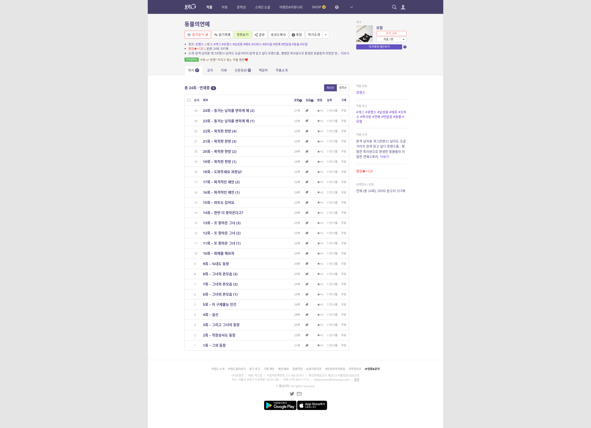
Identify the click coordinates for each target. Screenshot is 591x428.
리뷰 (224, 70)
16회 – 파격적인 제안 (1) (221, 192)
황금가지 (284, 386)
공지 (210, 70)
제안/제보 (283, 369)
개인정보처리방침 (335, 369)
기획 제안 (269, 369)
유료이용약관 (313, 369)
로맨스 (199, 44)
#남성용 (237, 44)
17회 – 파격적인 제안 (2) (221, 182)
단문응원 (242, 70)
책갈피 (263, 70)
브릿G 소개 (217, 369)
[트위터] (292, 393)
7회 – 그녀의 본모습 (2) (220, 284)
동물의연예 (197, 24)
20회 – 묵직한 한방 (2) (219, 151)
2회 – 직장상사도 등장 (219, 335)
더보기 (345, 53)
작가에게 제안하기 (379, 47)
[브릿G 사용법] (336, 7)
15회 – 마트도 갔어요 (218, 202)
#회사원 (267, 44)
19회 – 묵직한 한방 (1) (219, 161)
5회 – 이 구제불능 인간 (219, 304)
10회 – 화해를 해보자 (218, 253)
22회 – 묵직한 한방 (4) (219, 131)
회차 (193, 70)
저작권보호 (355, 369)
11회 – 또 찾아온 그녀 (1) (222, 243)
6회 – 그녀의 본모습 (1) (220, 294)
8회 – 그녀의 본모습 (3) (220, 274)
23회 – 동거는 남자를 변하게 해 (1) (228, 121)
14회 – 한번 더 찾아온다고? (223, 212)
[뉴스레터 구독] (299, 393)
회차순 (343, 88)
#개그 (217, 44)
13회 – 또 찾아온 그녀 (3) (222, 222)
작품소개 (282, 70)
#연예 (276, 44)
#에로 (247, 44)
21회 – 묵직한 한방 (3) (219, 141)
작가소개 (314, 34)
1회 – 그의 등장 (214, 345)
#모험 (304, 44)
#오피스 (256, 44)
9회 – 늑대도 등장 (216, 263)
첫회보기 (243, 34)
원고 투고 (254, 369)
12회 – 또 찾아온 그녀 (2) (222, 233)
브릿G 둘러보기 (237, 369)
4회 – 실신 (210, 314)
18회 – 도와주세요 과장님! (222, 171)
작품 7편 (388, 39)
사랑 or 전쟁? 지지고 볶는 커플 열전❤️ (217, 60)
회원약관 (297, 369)
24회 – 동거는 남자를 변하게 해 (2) (228, 110)
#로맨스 (227, 44)
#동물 (295, 44)
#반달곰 (286, 44)
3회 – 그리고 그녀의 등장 (221, 324)
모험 (379, 27)
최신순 (330, 88)
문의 (356, 380)
